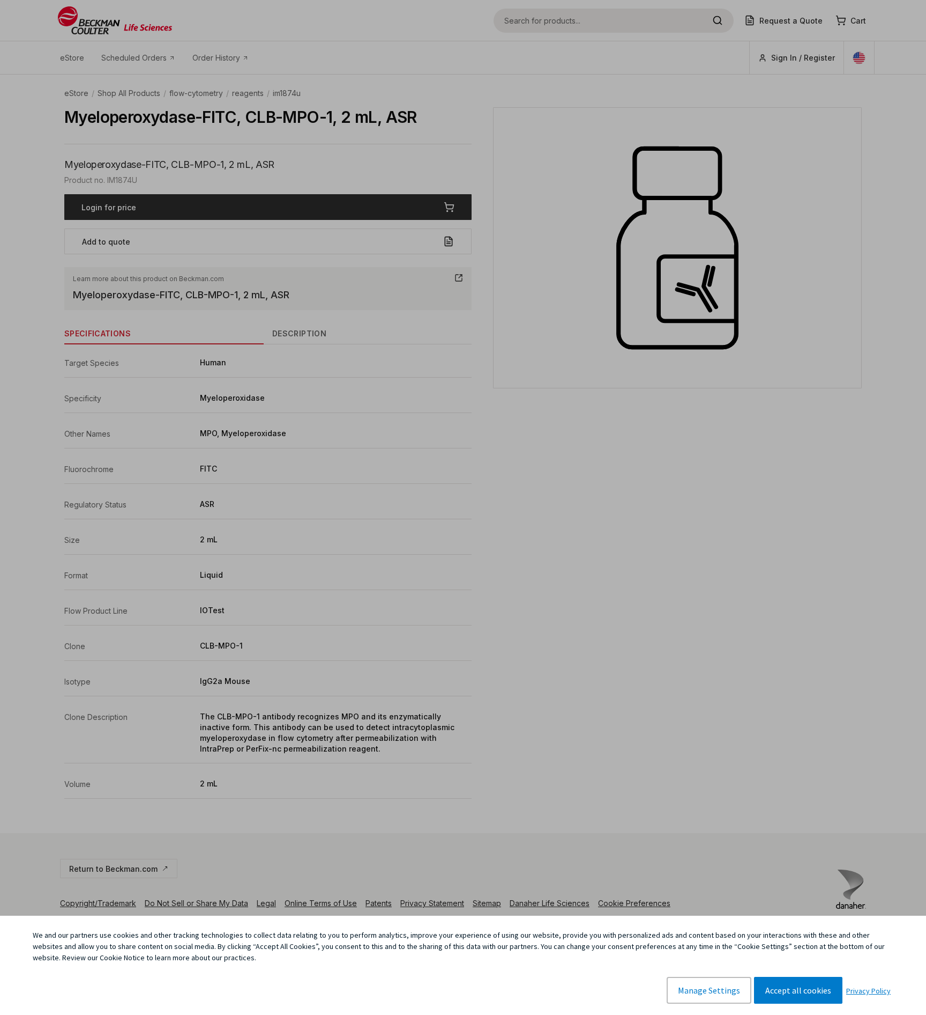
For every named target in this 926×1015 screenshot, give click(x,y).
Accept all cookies (798, 990)
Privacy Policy (868, 991)
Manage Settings (709, 990)
